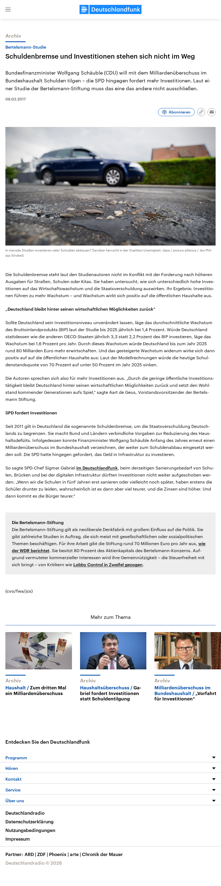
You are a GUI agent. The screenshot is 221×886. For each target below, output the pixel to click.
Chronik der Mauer (102, 854)
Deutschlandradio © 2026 (33, 862)
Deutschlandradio (24, 812)
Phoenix (59, 854)
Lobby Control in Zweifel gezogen (108, 564)
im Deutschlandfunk (97, 467)
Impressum (17, 838)
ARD (30, 854)
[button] (8, 9)
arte (75, 854)
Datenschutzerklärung (29, 821)
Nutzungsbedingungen (30, 830)
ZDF (42, 854)
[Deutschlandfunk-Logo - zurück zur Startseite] (110, 9)
